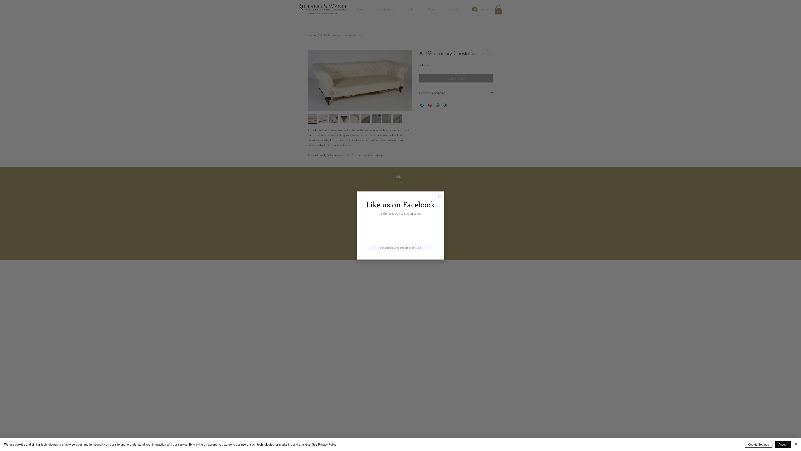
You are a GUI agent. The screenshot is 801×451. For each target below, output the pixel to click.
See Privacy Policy (324, 444)
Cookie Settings (758, 444)
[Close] (795, 444)
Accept (782, 444)
